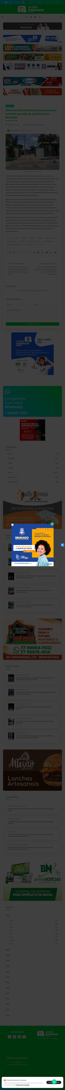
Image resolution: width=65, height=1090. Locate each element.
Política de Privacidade (22, 1085)
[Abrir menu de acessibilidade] (54, 1081)
